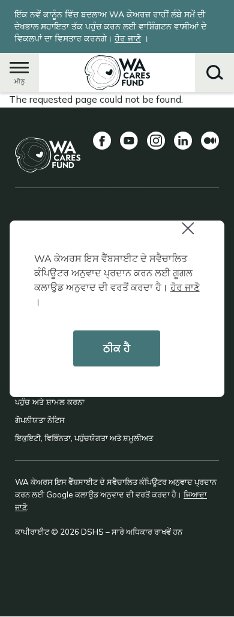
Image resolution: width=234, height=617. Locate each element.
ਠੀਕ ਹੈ (116, 348)
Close (198, 236)
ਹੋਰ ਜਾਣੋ (185, 287)
